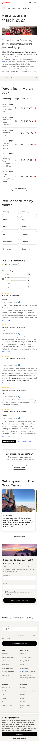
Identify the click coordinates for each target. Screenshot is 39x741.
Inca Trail (5, 62)
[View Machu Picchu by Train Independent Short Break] (8, 160)
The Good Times (25, 657)
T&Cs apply (6, 638)
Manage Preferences (19, 738)
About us (23, 653)
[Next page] (34, 512)
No (30, 618)
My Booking (5, 653)
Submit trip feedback (9, 657)
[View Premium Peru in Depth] (8, 144)
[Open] (18, 264)
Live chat (5, 691)
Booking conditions (8, 671)
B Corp (22, 687)
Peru (19, 8)
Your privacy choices (29, 671)
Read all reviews (8, 441)
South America (11, 8)
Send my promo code (19, 600)
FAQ (3, 694)
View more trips (20, 188)
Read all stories (19, 536)
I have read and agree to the (19, 593)
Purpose (23, 684)
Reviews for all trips (25, 441)
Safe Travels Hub (7, 661)
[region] (19, 728)
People (22, 694)
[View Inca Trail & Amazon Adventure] (8, 121)
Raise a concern (7, 705)
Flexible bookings (7, 668)
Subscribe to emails (19, 644)
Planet (22, 698)
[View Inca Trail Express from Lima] (8, 108)
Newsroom (5, 702)
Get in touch (6, 687)
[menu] (35, 2)
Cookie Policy (28, 730)
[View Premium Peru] (8, 133)
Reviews (29, 78)
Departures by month (18, 78)
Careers (22, 664)
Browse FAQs (19, 467)
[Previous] (2, 78)
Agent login (5, 675)
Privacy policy (24, 668)
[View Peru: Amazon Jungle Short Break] (8, 176)
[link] (10, 212)
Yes (23, 618)
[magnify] (30, 2)
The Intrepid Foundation (28, 691)
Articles (35, 78)
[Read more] (3, 8)
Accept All (19, 734)
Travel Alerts (6, 664)
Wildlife (22, 702)
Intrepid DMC (24, 661)
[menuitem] (6, 2)
